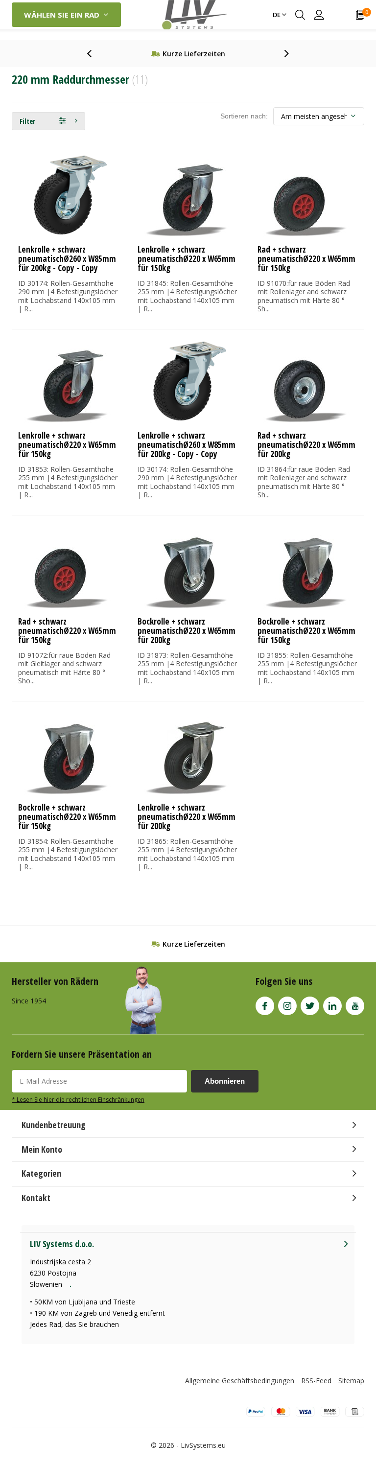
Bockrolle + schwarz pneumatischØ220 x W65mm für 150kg (306, 631)
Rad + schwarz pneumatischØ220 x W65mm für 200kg (306, 445)
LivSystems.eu (203, 1445)
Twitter (310, 1006)
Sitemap (351, 1380)
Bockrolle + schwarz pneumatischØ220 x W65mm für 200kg (186, 631)
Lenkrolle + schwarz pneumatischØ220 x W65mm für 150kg (186, 259)
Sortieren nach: (244, 116)
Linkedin (332, 1006)
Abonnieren (225, 1081)
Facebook (265, 1006)
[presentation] (94, 53)
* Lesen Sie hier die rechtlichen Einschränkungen (78, 1099)
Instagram (287, 1006)
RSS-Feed (316, 1380)
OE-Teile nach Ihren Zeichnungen (193, 53)
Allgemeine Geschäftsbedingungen (239, 1380)
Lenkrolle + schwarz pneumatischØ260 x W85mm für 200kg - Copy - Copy (67, 259)
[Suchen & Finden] (300, 14)
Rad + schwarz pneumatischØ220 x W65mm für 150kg (306, 259)
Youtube (355, 1006)
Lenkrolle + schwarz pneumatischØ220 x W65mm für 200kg (186, 817)
